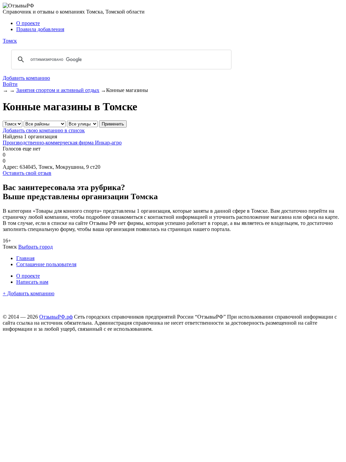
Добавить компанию (26, 78)
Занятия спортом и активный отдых (57, 90)
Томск (10, 41)
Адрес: (10, 167)
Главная (25, 258)
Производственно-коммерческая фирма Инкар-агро (62, 142)
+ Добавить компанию (28, 293)
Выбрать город (35, 247)
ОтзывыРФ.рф (56, 317)
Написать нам (32, 282)
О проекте (28, 23)
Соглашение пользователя (46, 264)
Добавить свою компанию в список (44, 130)
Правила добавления (40, 29)
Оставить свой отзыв (27, 173)
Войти (10, 84)
